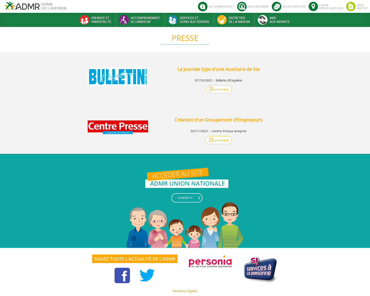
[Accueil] (22, 7)
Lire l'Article (221, 89)
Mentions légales (185, 291)
